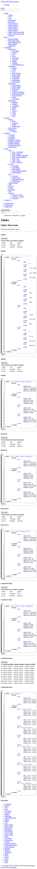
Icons (13, 56)
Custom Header (13, 183)
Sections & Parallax (18, 92)
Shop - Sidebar (16, 154)
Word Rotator (16, 82)
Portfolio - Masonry (14, 142)
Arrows (14, 111)
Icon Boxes (15, 58)
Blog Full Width (13, 39)
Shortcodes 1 (12, 49)
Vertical (14, 131)
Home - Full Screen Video (16, 32)
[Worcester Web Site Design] (10, 1)
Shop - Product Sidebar (19, 157)
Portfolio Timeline (13, 143)
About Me (15, 198)
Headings (15, 102)
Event (10, 17)
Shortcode (4, 238)
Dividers (14, 104)
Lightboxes (8, 816)
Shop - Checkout (17, 162)
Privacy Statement (11, 867)
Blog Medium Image (14, 42)
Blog (6, 37)
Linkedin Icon (9, 205)
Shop (9, 150)
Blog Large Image (13, 41)
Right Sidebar (16, 169)
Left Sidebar (16, 167)
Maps (13, 109)
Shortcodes (8, 47)
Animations (15, 106)
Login (2, 8)
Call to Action (16, 85)
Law (9, 18)
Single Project (12, 147)
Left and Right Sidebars (19, 171)
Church (10, 15)
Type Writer (15, 99)
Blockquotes (16, 80)
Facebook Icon (9, 203)
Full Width (15, 166)
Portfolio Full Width (14, 145)
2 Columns (11, 135)
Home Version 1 (13, 23)
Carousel (14, 59)
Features (7, 118)
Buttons (14, 68)
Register (7, 5)
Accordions (15, 51)
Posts (13, 116)
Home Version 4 (13, 29)
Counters (15, 90)
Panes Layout (12, 128)
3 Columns (11, 136)
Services (10, 186)
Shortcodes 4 (12, 100)
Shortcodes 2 (12, 66)
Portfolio (7, 133)
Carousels (7, 813)
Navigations (12, 130)
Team (10, 184)
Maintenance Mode (18, 179)
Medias (14, 107)
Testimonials (16, 76)
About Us (11, 193)
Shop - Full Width (17, 152)
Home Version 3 (13, 27)
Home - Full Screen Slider (16, 34)
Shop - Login (16, 160)
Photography (12, 20)
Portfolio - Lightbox (14, 140)
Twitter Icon (8, 207)
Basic (13, 121)
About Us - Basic (17, 195)
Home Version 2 (13, 25)
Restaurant (11, 22)
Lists (13, 71)
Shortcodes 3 (12, 83)
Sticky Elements (17, 95)
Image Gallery (16, 75)
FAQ (9, 191)
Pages (6, 148)
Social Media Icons (18, 64)
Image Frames (16, 73)
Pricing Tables (16, 87)
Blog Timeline (12, 44)
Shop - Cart (15, 159)
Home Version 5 (13, 30)
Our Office (11, 190)
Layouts (10, 164)
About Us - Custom (18, 196)
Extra (10, 174)
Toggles (14, 52)
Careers (10, 188)
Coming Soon (16, 178)
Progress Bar (16, 88)
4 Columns (11, 138)
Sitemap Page (16, 181)
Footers (10, 119)
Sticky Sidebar (16, 172)
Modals (14, 61)
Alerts (14, 112)
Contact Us (8, 200)
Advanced (15, 123)
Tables (14, 97)
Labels (14, 70)
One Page (11, 35)
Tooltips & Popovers (18, 94)
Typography (15, 78)
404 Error (15, 176)
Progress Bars (9, 840)
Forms (14, 114)
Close (3, 354)
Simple (14, 124)
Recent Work (16, 126)
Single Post (11, 46)
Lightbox (15, 63)
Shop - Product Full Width (20, 155)
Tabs (13, 54)
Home (6, 13)
